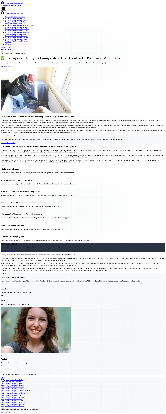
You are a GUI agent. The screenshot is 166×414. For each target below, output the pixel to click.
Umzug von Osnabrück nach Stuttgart (16, 27)
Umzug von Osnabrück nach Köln (15, 23)
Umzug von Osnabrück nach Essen (15, 34)
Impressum (8, 43)
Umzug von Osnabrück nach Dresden (16, 41)
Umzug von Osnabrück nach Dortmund (17, 32)
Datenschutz (8, 44)
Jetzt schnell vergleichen (8, 143)
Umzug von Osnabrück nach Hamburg (16, 20)
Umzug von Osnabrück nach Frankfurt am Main (19, 25)
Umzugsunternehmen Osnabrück (15, 17)
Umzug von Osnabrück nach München (16, 22)
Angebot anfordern (16, 5)
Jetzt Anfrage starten (7, 251)
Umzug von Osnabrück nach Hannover (17, 37)
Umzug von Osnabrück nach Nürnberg (16, 39)
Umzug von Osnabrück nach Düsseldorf (17, 29)
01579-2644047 (5, 5)
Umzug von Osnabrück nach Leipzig (16, 30)
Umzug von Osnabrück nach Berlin (15, 18)
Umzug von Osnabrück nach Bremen (16, 36)
